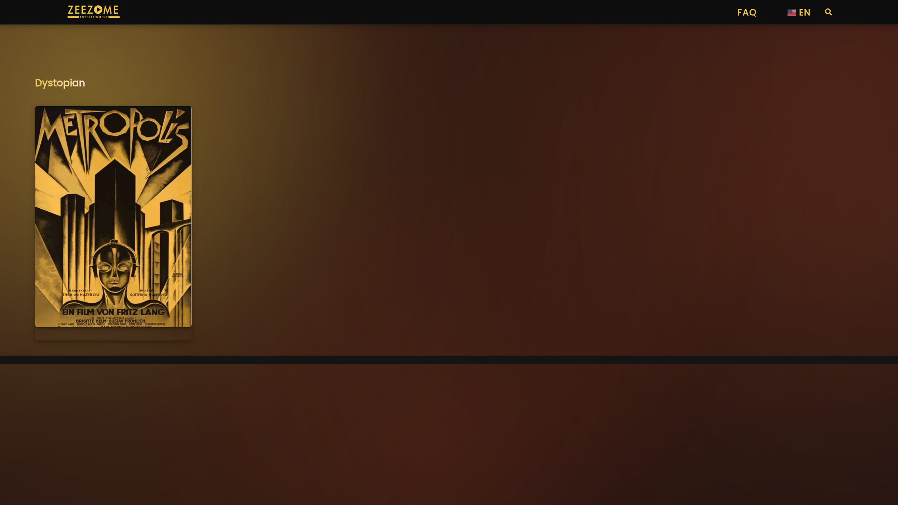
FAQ (747, 12)
